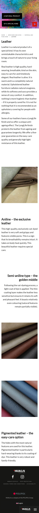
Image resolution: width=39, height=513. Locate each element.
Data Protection (26, 481)
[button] (35, 509)
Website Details (12, 481)
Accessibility (31, 483)
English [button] (20, 503)
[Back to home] (26, 509)
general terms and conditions (14, 483)
